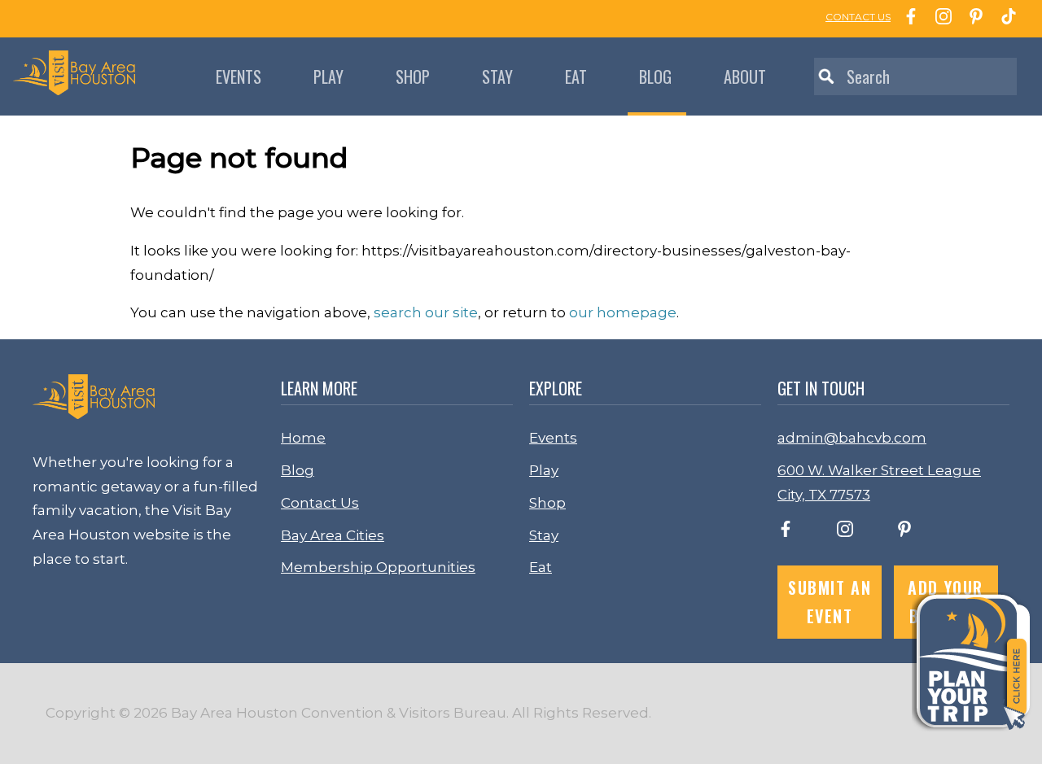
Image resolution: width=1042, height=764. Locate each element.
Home (303, 438)
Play (328, 76)
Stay (497, 76)
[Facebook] (907, 18)
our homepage (622, 312)
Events (238, 76)
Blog (655, 76)
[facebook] (785, 532)
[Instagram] (939, 18)
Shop (413, 76)
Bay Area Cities (332, 535)
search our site (426, 312)
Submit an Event (829, 601)
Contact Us (320, 503)
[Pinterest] (972, 18)
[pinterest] (904, 532)
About (745, 76)
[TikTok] (1004, 18)
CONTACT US (858, 17)
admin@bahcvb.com (851, 438)
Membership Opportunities (378, 567)
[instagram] (845, 532)
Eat (576, 76)
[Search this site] (915, 76)
